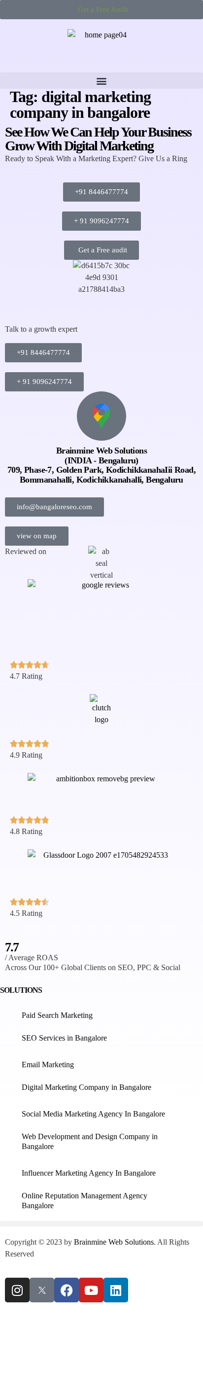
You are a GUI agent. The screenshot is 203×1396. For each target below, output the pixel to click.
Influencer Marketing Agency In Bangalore (89, 1173)
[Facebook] (66, 1290)
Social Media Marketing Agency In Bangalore (93, 1114)
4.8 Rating (26, 831)
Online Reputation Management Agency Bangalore (84, 1200)
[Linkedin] (115, 1290)
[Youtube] (91, 1290)
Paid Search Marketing (57, 1015)
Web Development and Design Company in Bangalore (90, 1141)
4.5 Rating (26, 913)
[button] (101, 80)
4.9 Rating (26, 755)
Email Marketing (48, 1064)
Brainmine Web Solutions (114, 1242)
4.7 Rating (26, 676)
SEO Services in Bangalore (64, 1038)
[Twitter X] (42, 1290)
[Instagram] (17, 1290)
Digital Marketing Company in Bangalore (86, 1087)
